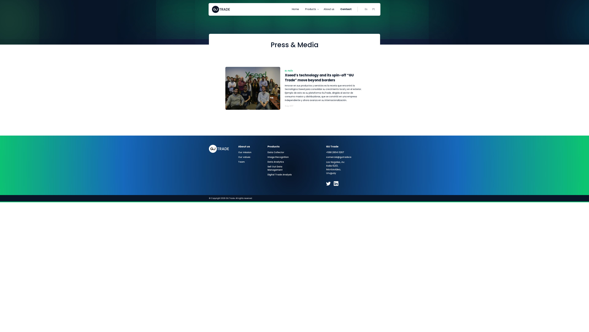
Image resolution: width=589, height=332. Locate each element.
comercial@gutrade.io (338, 157)
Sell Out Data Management (275, 168)
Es (366, 9)
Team (241, 161)
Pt (373, 9)
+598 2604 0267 (335, 152)
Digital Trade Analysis (280, 174)
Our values (244, 157)
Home (295, 9)
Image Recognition (278, 157)
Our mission (244, 152)
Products (310, 9)
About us (329, 9)
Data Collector (276, 152)
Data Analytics (276, 161)
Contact (346, 9)
